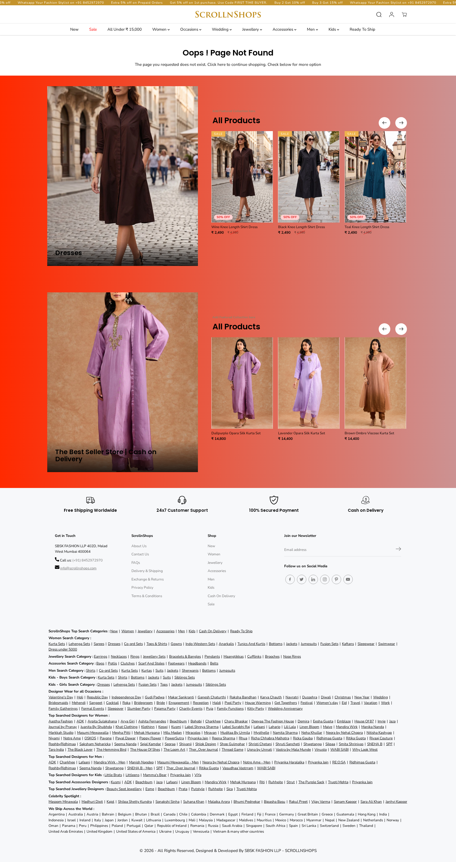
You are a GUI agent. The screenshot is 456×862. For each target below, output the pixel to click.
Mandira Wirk (347, 726)
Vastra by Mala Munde (293, 749)
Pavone (106, 738)
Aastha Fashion (61, 721)
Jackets (291, 643)
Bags (100, 663)
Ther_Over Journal (203, 749)
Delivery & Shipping (147, 570)
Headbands (197, 663)
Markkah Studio (61, 732)
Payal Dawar (125, 738)
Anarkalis (226, 643)
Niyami (54, 738)
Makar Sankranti (181, 697)
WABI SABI (339, 749)
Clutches (128, 663)
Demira (303, 721)
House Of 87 (364, 721)
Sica (229, 788)
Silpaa (330, 743)
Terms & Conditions (146, 595)
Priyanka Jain (198, 738)
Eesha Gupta (323, 721)
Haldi (216, 702)
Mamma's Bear (155, 774)
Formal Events (92, 708)
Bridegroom (143, 702)
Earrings (100, 656)
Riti (262, 782)
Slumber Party (138, 708)
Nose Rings (292, 656)
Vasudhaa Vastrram (237, 768)
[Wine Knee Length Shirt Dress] (242, 177)
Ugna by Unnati (259, 749)
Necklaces (119, 656)
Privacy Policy (142, 587)
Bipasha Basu (274, 801)
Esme (149, 788)
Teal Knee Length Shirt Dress (367, 227)
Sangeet (95, 702)
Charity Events (190, 708)
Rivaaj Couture (381, 738)
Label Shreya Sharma (201, 726)
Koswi (163, 726)
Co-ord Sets (133, 643)
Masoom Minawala (63, 801)
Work (385, 702)
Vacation (370, 702)
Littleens (132, 774)
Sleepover (116, 708)
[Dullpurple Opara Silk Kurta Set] (242, 383)
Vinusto (321, 749)
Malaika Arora (219, 801)
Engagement (179, 702)
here (221, 64)
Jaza (392, 721)
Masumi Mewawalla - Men (178, 762)
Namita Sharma (285, 732)
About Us (138, 545)
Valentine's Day (61, 697)
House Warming (258, 702)
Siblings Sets (184, 677)
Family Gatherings (63, 708)
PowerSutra (174, 738)
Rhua (243, 738)
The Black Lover (80, 749)
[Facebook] (290, 579)
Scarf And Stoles (151, 663)
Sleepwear (366, 643)
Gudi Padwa (154, 697)
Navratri (292, 697)
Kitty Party (255, 708)
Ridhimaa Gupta (329, 738)
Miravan (210, 732)
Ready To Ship (362, 29)
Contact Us (140, 554)
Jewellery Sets (154, 656)
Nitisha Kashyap (379, 732)
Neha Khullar (311, 732)
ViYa (197, 774)
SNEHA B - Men (140, 768)
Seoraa (170, 743)
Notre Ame (72, 738)
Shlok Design (205, 743)
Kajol (110, 801)
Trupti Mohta (338, 782)
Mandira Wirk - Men (109, 762)
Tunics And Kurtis (251, 643)
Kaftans (348, 643)
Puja (209, 708)
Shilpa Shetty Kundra (135, 801)
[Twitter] (301, 579)
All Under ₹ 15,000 (124, 29)
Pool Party (233, 702)
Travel (355, 702)
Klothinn (148, 726)
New (74, 29)
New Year (361, 697)
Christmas (343, 697)
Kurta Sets (57, 643)
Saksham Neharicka (95, 743)
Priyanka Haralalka (289, 762)
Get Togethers (285, 702)
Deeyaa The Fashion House (272, 721)
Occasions (189, 29)
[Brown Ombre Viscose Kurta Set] (375, 383)
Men (311, 29)
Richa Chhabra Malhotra (270, 738)
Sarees (99, 643)
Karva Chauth (271, 697)
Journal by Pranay (63, 726)
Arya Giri (128, 721)
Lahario (274, 726)
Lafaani (259, 726)
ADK (80, 721)
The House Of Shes (145, 749)
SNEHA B (374, 743)
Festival (307, 702)
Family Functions (230, 708)
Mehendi (79, 702)
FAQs (135, 562)
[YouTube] (348, 579)
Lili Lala (290, 726)
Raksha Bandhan (243, 697)
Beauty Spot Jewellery (124, 788)
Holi (80, 697)
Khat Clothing (126, 726)
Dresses (114, 643)
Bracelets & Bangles (185, 656)
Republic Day (97, 697)
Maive (327, 726)
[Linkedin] (313, 579)
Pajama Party (164, 708)
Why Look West (365, 749)
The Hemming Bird (111, 749)
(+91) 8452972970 (87, 560)
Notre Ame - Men (256, 762)
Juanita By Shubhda (96, 726)
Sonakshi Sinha (167, 801)
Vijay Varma (320, 801)
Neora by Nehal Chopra (344, 732)
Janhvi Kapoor (396, 801)
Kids (333, 29)
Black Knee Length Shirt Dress (301, 227)
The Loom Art (174, 749)
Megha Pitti (121, 732)
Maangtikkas (234, 656)
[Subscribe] (398, 549)
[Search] (379, 14)
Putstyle (198, 788)
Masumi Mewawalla (92, 732)
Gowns (176, 643)
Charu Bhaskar (236, 721)
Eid (344, 702)
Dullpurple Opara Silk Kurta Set (236, 433)
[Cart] (404, 14)
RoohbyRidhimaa (62, 743)
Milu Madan (172, 732)
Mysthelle (261, 732)
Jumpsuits (309, 643)
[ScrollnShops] (228, 14)
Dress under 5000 (63, 649)
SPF (389, 743)
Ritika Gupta (356, 738)
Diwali (326, 697)
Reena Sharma (223, 738)
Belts (214, 663)
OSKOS (90, 738)
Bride (160, 702)
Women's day (327, 702)
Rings (134, 656)
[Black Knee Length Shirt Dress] (309, 177)
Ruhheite (275, 782)
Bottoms (275, 643)
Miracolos (193, 732)
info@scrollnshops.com (78, 568)
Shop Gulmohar (232, 743)
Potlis (112, 663)
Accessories (283, 29)
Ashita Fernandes (152, 721)
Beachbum (178, 721)
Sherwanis (190, 670)
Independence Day (126, 697)
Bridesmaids (58, 702)
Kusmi (176, 726)
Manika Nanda (372, 726)
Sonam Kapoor (345, 801)
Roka (126, 702)
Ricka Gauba (303, 738)
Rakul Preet (298, 801)
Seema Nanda (125, 743)
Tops (164, 684)
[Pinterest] (336, 579)
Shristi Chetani (260, 743)
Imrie (382, 721)
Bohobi (196, 721)
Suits (159, 670)
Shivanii (185, 743)
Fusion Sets (329, 643)
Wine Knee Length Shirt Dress (234, 227)
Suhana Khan (193, 801)
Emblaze (344, 721)
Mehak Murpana (147, 732)
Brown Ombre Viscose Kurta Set (369, 433)
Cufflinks (254, 656)
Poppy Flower (150, 738)
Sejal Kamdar (150, 743)
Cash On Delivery (221, 595)
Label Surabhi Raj (236, 726)
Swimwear (386, 643)
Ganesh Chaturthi (212, 697)
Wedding (221, 29)
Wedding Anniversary (285, 708)
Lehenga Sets (79, 643)
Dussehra (309, 697)
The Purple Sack (311, 782)
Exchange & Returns (147, 579)
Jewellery (251, 29)
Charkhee (213, 721)
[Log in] (391, 14)
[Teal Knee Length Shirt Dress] (375, 177)
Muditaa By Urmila (235, 732)
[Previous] (384, 123)
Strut (291, 782)
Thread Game (232, 749)
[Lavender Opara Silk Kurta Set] (309, 383)
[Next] (401, 123)
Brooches (272, 656)
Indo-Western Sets (200, 643)
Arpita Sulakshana (102, 721)
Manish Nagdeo (141, 762)
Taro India (56, 749)
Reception (201, 702)
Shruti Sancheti (288, 743)
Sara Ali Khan (371, 801)
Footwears (176, 663)
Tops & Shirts (156, 643)
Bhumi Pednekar (247, 801)
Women (160, 29)
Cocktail (112, 702)
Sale (93, 29)
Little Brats (113, 774)
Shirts (90, 670)
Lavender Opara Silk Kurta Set (301, 433)
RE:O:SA (339, 762)
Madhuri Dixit (92, 801)
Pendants (212, 656)
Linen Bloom (309, 726)
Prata (183, 788)
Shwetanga (312, 743)
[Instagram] (325, 579)
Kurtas (146, 670)
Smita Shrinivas (351, 743)
